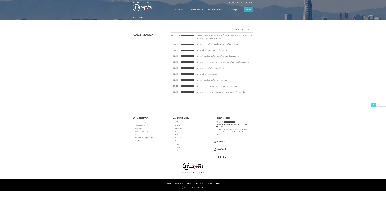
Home (135, 17)
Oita (176, 134)
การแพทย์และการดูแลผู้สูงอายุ (144, 138)
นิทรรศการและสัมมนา (142, 131)
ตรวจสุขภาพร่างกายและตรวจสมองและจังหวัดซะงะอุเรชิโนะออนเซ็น (221, 92)
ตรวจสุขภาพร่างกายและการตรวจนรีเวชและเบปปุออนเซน (217, 86)
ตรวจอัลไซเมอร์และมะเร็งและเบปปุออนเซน (212, 80)
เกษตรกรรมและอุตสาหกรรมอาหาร (146, 122)
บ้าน (232, 2)
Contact (221, 141)
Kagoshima (179, 141)
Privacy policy (200, 183)
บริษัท (240, 2)
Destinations (213, 9)
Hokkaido (178, 128)
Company (168, 183)
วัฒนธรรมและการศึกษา (142, 125)
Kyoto (177, 131)
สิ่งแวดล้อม (138, 128)
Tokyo (177, 150)
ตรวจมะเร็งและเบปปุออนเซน (207, 74)
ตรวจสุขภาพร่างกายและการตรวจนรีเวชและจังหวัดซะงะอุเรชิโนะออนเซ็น (223, 62)
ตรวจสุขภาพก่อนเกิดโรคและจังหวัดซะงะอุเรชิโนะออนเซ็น (217, 44)
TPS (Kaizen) (139, 141)
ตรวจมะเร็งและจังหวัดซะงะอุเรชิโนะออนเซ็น (212, 50)
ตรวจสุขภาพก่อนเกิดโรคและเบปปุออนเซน (211, 68)
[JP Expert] (143, 8)
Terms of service (179, 183)
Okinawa (178, 138)
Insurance (189, 183)
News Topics (233, 9)
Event (229, 122)
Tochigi (177, 147)
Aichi (176, 122)
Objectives (196, 9)
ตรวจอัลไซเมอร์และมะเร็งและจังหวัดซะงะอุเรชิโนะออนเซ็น (218, 56)
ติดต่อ (248, 9)
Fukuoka (178, 125)
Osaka (177, 144)
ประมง (137, 134)
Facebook (221, 149)
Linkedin (221, 157)
